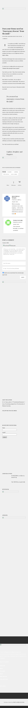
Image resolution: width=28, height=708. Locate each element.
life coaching (14, 174)
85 (19, 185)
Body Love (2, 665)
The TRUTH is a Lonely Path (18, 482)
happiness (16, 171)
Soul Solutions (4, 679)
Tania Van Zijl (19, 36)
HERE (16, 43)
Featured (5, 36)
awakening (9, 171)
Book (1, 668)
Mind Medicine (11, 36)
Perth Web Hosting (18, 702)
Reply (17, 201)
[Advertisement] (14, 455)
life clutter (6, 174)
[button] (6, 245)
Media (1, 673)
